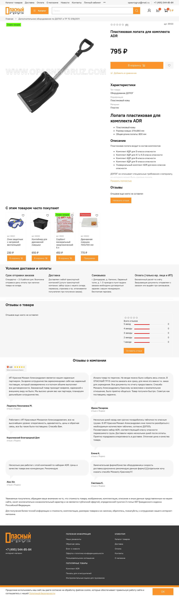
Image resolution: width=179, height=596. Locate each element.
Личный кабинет (92, 2)
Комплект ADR (72, 568)
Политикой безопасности (42, 593)
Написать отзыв (121, 200)
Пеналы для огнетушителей (78, 573)
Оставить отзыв (134, 350)
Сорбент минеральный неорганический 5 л (64, 243)
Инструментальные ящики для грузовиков (85, 578)
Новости (65, 2)
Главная (9, 18)
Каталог (42, 10)
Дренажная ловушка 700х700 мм (87, 242)
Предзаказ (89, 258)
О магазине (52, 2)
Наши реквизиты (73, 539)
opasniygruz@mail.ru (138, 2)
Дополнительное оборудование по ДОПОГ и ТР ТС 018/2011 (49, 18)
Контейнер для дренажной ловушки (39, 242)
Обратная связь (73, 544)
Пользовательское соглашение (80, 558)
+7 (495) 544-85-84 (163, 2)
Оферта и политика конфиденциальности (85, 553)
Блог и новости (73, 548)
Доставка (29, 2)
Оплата (40, 2)
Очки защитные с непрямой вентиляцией (15, 242)
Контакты (77, 2)
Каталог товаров (14, 2)
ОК (163, 591)
